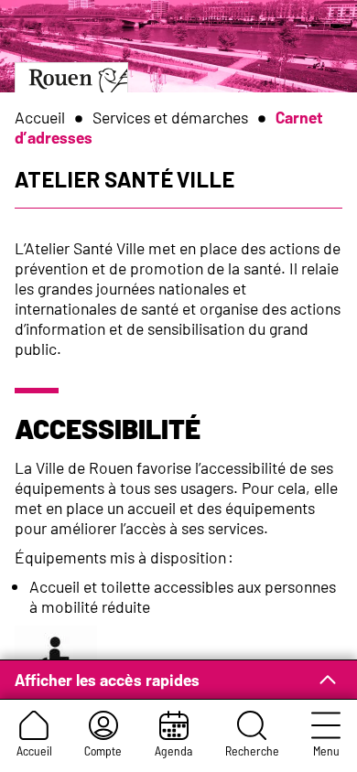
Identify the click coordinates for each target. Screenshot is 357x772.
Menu (326, 750)
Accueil (34, 750)
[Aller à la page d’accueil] (71, 77)
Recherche (252, 750)
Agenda (173, 750)
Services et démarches (170, 117)
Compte (103, 750)
